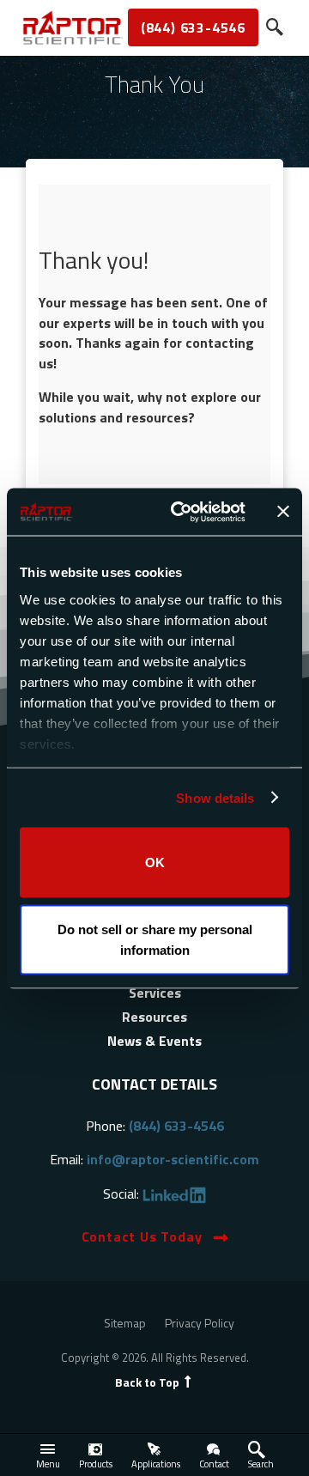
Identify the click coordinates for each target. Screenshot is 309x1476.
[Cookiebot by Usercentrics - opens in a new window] (181, 512)
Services (155, 992)
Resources (154, 1016)
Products (95, 1464)
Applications (155, 1464)
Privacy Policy (199, 1323)
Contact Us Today (142, 1236)
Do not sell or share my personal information (155, 939)
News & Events (154, 1040)
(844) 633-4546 (193, 27)
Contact (214, 1464)
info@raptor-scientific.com (173, 1159)
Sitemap (125, 1323)
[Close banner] (283, 512)
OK (155, 862)
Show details (215, 797)
